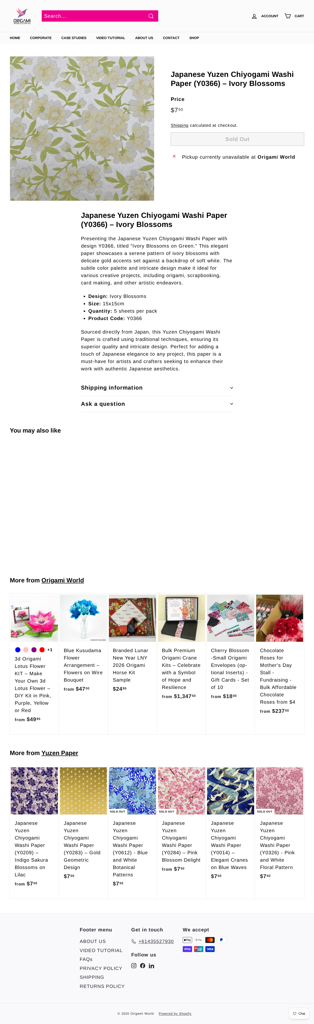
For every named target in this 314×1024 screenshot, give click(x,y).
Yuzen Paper (59, 752)
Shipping (179, 125)
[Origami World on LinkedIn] (151, 965)
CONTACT (171, 38)
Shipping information (112, 387)
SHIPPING (92, 977)
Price (178, 99)
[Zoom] (82, 128)
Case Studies (73, 38)
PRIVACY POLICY (101, 968)
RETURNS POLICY (102, 986)
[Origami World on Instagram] (133, 965)
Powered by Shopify (175, 1013)
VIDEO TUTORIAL (101, 950)
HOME (15, 38)
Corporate (41, 38)
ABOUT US (144, 38)
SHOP (194, 38)
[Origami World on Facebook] (142, 965)
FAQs (86, 959)
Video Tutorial (110, 38)
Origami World (62, 580)
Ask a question (103, 404)
